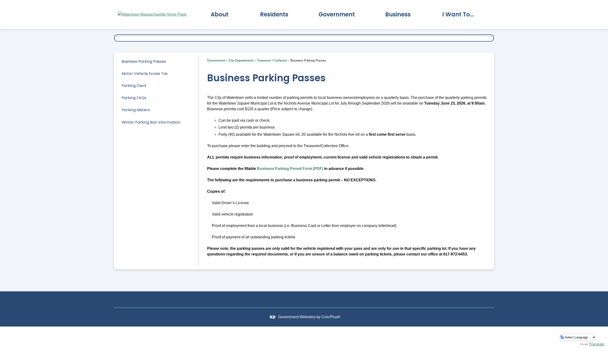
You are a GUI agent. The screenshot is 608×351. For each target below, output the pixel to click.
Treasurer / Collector (271, 60)
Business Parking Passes (144, 61)
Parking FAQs (134, 98)
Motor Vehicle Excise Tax (145, 73)
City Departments (241, 60)
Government (216, 60)
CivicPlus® (330, 317)
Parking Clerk (134, 85)
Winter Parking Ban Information (151, 122)
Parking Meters (136, 110)
